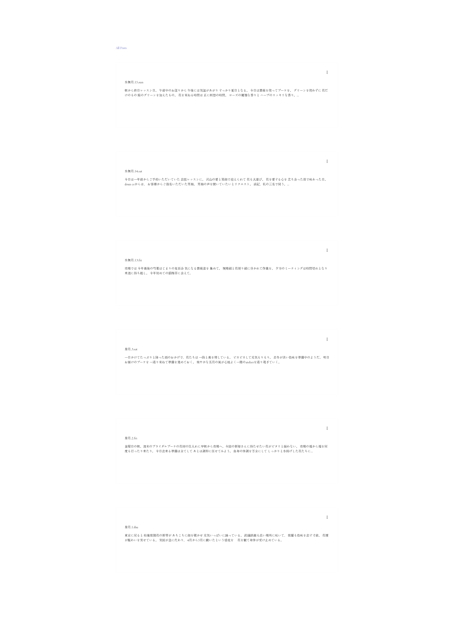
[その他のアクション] (329, 72)
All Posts (121, 47)
